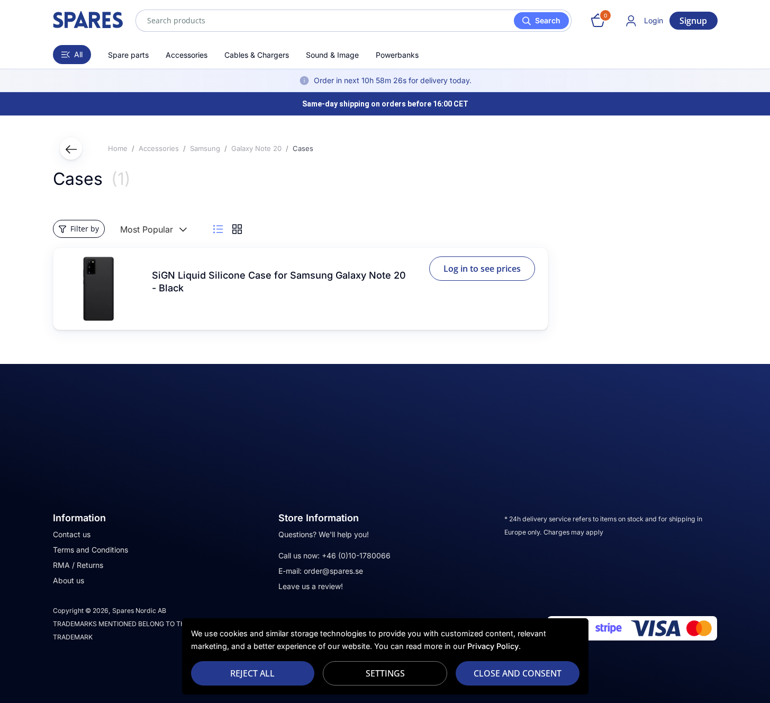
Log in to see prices (482, 268)
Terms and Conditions (90, 549)
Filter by (84, 229)
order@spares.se (333, 570)
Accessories (186, 54)
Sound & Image (332, 54)
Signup (693, 20)
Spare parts (128, 54)
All (78, 54)
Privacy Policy (493, 646)
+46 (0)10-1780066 (356, 555)
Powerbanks (397, 54)
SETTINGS (385, 673)
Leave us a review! (310, 586)
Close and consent (517, 673)
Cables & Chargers (256, 54)
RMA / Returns (78, 564)
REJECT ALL (252, 673)
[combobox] (353, 21)
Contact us (71, 534)
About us (68, 580)
